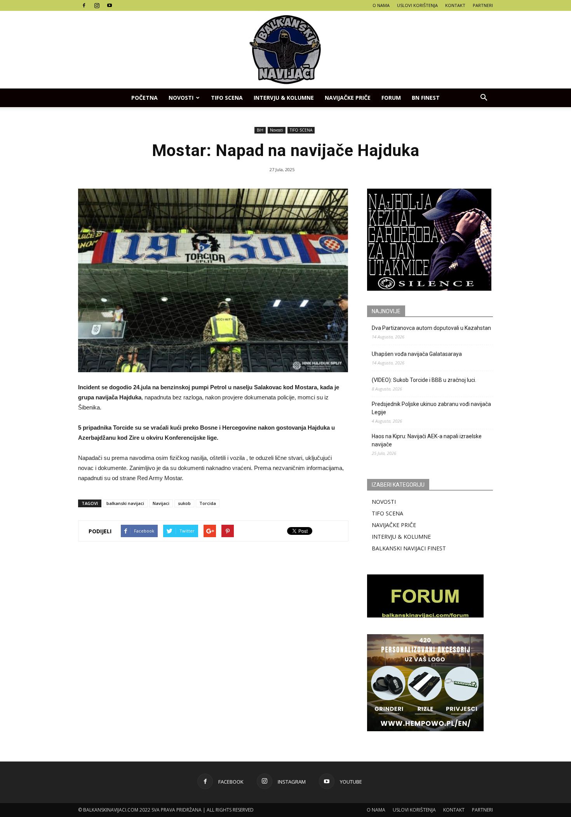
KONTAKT (455, 5)
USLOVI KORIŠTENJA (417, 5)
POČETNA (144, 97)
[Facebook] (84, 5)
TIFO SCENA (227, 97)
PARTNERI (483, 5)
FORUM (391, 97)
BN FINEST (426, 97)
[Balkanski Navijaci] (285, 49)
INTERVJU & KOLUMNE (284, 97)
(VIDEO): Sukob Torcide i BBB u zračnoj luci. (424, 380)
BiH (260, 130)
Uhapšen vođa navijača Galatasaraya (417, 354)
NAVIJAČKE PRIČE (348, 97)
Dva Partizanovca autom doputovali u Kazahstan (431, 328)
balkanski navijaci (125, 503)
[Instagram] (97, 5)
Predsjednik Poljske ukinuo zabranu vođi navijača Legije (431, 408)
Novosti (181, 97)
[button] (483, 97)
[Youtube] (109, 5)
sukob (184, 503)
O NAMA (381, 5)
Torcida (207, 503)
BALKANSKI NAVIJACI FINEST (409, 548)
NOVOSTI (384, 501)
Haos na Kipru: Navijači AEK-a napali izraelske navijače (427, 440)
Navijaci (161, 503)
